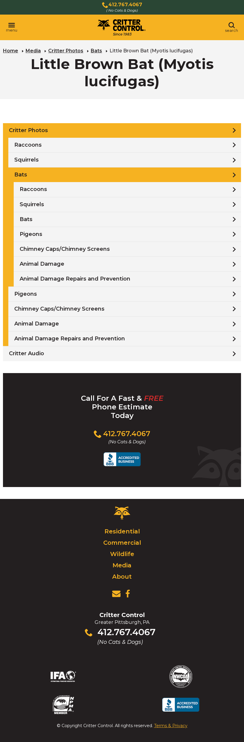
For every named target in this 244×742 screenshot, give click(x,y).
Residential (122, 531)
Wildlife (122, 554)
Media (33, 51)
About (122, 576)
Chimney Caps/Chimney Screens (65, 249)
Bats (96, 51)
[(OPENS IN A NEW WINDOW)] (127, 594)
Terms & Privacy (170, 725)
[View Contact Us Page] (116, 594)
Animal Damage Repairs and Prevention (75, 278)
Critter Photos (65, 51)
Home (10, 51)
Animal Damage (42, 264)
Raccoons (28, 145)
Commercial (122, 542)
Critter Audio (26, 353)
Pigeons (31, 234)
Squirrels (26, 159)
